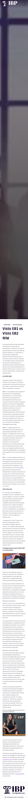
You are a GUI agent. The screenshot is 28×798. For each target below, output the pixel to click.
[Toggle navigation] (23, 3)
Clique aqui (18, 774)
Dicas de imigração (17, 324)
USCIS (21, 467)
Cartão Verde (7, 324)
